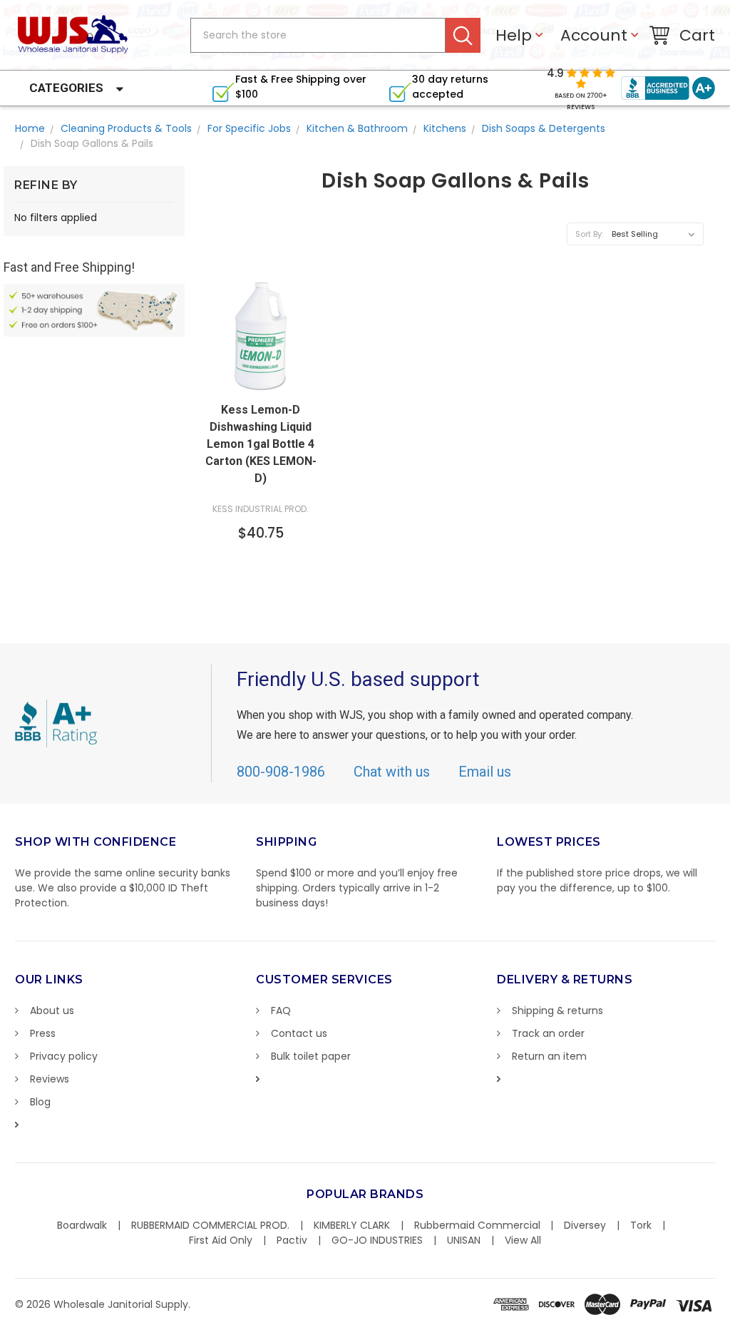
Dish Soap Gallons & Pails (92, 143)
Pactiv (292, 1240)
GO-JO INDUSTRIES (377, 1240)
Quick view (261, 380)
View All (523, 1240)
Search (463, 35)
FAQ (281, 1010)
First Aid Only (220, 1240)
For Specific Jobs (249, 128)
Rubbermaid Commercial (477, 1225)
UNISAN (463, 1240)
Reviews (49, 1079)
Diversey (585, 1225)
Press (43, 1033)
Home (30, 128)
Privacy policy (64, 1056)
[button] (729, 1323)
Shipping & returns (557, 1010)
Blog (40, 1102)
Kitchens (444, 128)
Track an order (548, 1033)
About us (52, 1010)
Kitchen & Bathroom (357, 128)
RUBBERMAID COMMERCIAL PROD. (210, 1225)
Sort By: (589, 234)
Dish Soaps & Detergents (543, 128)
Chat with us (392, 771)
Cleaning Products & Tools (126, 128)
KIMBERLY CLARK (352, 1225)
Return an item (549, 1056)
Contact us (299, 1033)
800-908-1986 (281, 771)
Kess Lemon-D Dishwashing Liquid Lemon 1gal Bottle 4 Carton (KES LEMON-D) (261, 444)
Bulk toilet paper (311, 1056)
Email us (484, 771)
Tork (641, 1225)
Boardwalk (82, 1225)
